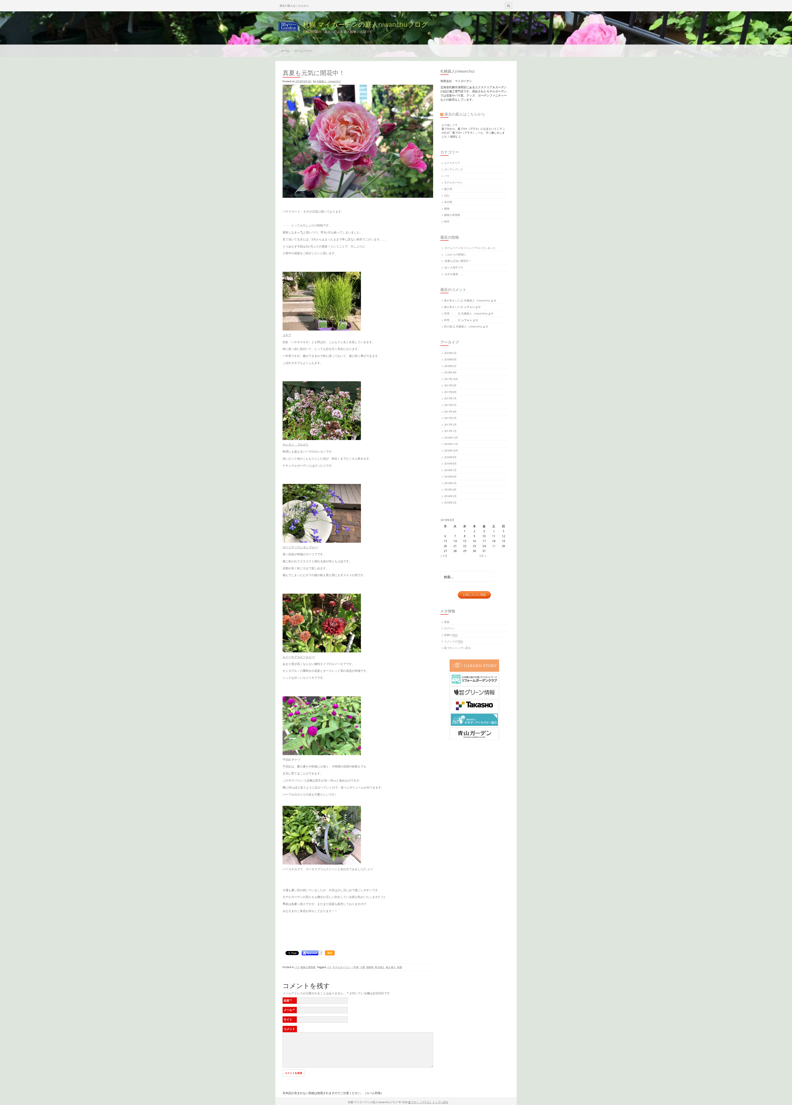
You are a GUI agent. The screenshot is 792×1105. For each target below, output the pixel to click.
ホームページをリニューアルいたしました (470, 248)
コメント (289, 1029)
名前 (288, 1000)
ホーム (285, 51)
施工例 (448, 189)
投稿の (451, 635)
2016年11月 (451, 444)
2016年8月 (450, 463)
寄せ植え (380, 967)
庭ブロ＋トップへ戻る (457, 648)
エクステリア (452, 163)
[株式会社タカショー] (474, 706)
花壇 (399, 967)
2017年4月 (450, 411)
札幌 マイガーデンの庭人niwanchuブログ (365, 24)
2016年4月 (450, 489)
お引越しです (450, 125)
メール (289, 1010)
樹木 (446, 221)
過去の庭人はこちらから (294, 5)
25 (493, 546)
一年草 (355, 967)
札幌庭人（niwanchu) (329, 81)
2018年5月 (450, 366)
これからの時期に (455, 254)
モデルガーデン (341, 967)
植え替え (391, 967)
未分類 (448, 202)
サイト (288, 1019)
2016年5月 (450, 483)
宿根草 (370, 967)
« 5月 (443, 556)
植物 (446, 208)
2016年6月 (450, 476)
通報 (329, 953)
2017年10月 (451, 379)
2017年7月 (450, 398)
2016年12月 (451, 437)
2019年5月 (450, 353)
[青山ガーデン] (474, 733)
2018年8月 (450, 359)
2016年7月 (450, 470)
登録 (446, 622)
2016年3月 (450, 496)
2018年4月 (450, 372)
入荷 (362, 967)
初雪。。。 (450, 313)
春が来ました (452, 300)
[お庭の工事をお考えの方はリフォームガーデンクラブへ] (474, 679)
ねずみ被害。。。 (455, 274)
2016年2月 (450, 502)
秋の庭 (448, 326)
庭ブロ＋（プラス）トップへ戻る (428, 1102)
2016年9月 (450, 457)
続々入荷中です (454, 267)
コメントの (453, 641)
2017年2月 (450, 424)
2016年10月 (451, 450)
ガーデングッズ (453, 169)
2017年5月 (450, 405)
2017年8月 (450, 392)
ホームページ (303, 51)
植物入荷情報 (308, 967)
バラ (296, 967)
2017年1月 (450, 431)
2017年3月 (450, 418)
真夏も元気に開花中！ (458, 261)
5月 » (482, 556)
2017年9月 (450, 385)
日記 (446, 195)
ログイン (449, 628)
